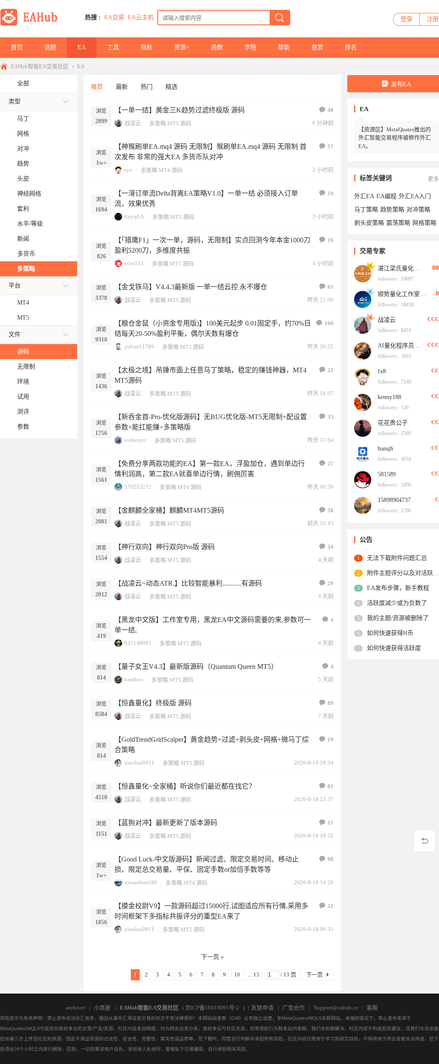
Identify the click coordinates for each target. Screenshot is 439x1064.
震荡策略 (398, 223)
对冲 (23, 148)
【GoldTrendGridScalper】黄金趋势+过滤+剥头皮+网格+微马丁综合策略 (211, 744)
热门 (147, 87)
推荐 (97, 87)
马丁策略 (366, 209)
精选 (171, 87)
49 (331, 110)
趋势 (23, 163)
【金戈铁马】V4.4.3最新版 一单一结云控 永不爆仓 (190, 286)
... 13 (253, 974)
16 (331, 240)
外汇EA (364, 196)
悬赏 (317, 47)
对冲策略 (418, 209)
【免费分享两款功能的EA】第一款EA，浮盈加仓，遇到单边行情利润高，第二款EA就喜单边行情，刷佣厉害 (209, 469)
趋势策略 (392, 209)
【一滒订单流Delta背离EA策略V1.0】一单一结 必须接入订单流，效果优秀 (206, 198)
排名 (351, 47)
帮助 (284, 47)
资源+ (181, 47)
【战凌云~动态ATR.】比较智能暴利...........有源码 (188, 583)
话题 (50, 47)
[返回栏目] (424, 841)
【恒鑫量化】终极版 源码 (153, 703)
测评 (23, 411)
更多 (433, 178)
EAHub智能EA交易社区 (40, 66)
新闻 (23, 239)
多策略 (26, 269)
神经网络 (29, 193)
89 (331, 703)
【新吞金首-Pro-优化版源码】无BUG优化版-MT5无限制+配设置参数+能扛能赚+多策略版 (210, 422)
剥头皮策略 (369, 223)
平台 (15, 285)
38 (331, 510)
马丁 (23, 118)
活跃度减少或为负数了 (397, 603)
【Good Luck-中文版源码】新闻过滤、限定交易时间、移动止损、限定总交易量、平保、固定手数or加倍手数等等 (206, 864)
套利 (23, 209)
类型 (15, 101)
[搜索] (279, 17)
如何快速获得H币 (390, 633)
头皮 (23, 178)
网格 (23, 133)
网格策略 (424, 223)
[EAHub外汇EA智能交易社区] (31, 24)
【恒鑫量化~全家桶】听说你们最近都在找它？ (185, 786)
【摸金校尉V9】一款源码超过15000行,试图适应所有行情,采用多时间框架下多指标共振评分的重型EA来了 (211, 911)
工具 (113, 47)
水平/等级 (30, 224)
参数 (23, 426)
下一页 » (212, 957)
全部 (23, 83)
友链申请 (262, 1007)
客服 (372, 1007)
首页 (17, 47)
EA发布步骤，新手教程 (398, 588)
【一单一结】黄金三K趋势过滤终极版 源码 (179, 110)
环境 (23, 381)
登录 (406, 19)
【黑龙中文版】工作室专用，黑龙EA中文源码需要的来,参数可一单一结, (212, 625)
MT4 (23, 302)
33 (331, 417)
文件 (15, 334)
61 (331, 287)
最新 (122, 87)
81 (331, 786)
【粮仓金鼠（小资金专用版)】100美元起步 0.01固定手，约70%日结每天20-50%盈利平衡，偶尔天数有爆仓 (212, 328)
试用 (23, 396)
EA (82, 47)
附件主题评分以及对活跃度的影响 (403, 573)
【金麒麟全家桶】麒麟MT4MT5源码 (169, 510)
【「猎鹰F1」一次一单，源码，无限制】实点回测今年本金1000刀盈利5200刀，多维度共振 (212, 245)
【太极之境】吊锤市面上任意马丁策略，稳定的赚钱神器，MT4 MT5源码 (210, 375)
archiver (75, 1007)
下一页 (314, 974)
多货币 (26, 254)
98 (331, 859)
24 (331, 547)
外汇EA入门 (415, 196)
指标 (147, 47)
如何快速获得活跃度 (394, 648)
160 (329, 323)
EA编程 (386, 196)
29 (331, 583)
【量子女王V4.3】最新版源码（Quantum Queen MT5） (196, 666)
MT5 (23, 317)
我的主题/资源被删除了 (398, 618)
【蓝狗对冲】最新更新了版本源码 (165, 822)
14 (331, 193)
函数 (217, 47)
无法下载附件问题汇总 (397, 558)
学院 (250, 47)
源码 (23, 351)
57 (331, 146)
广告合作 (294, 1007)
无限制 (26, 366)
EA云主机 (141, 17)
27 (331, 463)
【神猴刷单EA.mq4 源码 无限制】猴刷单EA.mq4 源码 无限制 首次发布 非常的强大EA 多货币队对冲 (210, 151)
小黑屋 (102, 1007)
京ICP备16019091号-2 (212, 1007)
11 (331, 822)
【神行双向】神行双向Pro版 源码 (164, 546)
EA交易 (114, 17)
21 (331, 370)
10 (331, 739)
